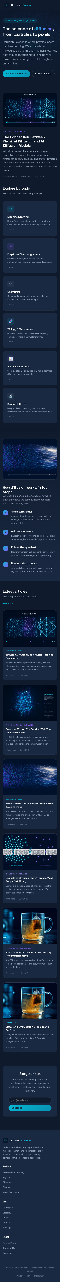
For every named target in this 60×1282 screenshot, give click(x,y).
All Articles (8, 1208)
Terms (29, 1276)
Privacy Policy (9, 1243)
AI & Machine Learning (13, 1172)
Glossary (7, 1213)
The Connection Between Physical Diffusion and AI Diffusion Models (24, 141)
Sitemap (7, 1227)
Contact (6, 1222)
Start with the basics (16, 73)
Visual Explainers (11, 1192)
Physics (6, 1177)
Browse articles (43, 73)
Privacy (19, 1276)
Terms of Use (9, 1248)
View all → (8, 603)
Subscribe (17, 1108)
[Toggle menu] (53, 5)
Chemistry (8, 1182)
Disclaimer (8, 1253)
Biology (6, 1187)
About (6, 1217)
